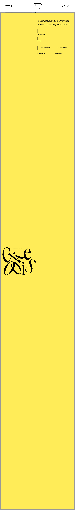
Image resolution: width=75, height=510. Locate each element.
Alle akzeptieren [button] (45, 47)
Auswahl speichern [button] (62, 47)
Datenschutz (41, 53)
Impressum (58, 53)
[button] (7, 6)
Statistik (39, 41)
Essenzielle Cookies (42, 34)
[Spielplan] (12, 6)
